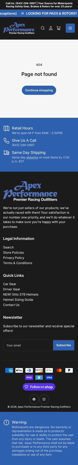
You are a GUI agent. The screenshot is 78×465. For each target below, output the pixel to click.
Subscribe (63, 345)
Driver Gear (11, 289)
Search (8, 247)
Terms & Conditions (17, 263)
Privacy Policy (13, 258)
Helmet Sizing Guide (18, 300)
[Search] (42, 28)
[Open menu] (70, 28)
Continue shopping (39, 90)
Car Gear (9, 284)
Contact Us (11, 305)
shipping (32, 157)
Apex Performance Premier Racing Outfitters (44, 406)
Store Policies (13, 252)
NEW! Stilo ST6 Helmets (20, 294)
